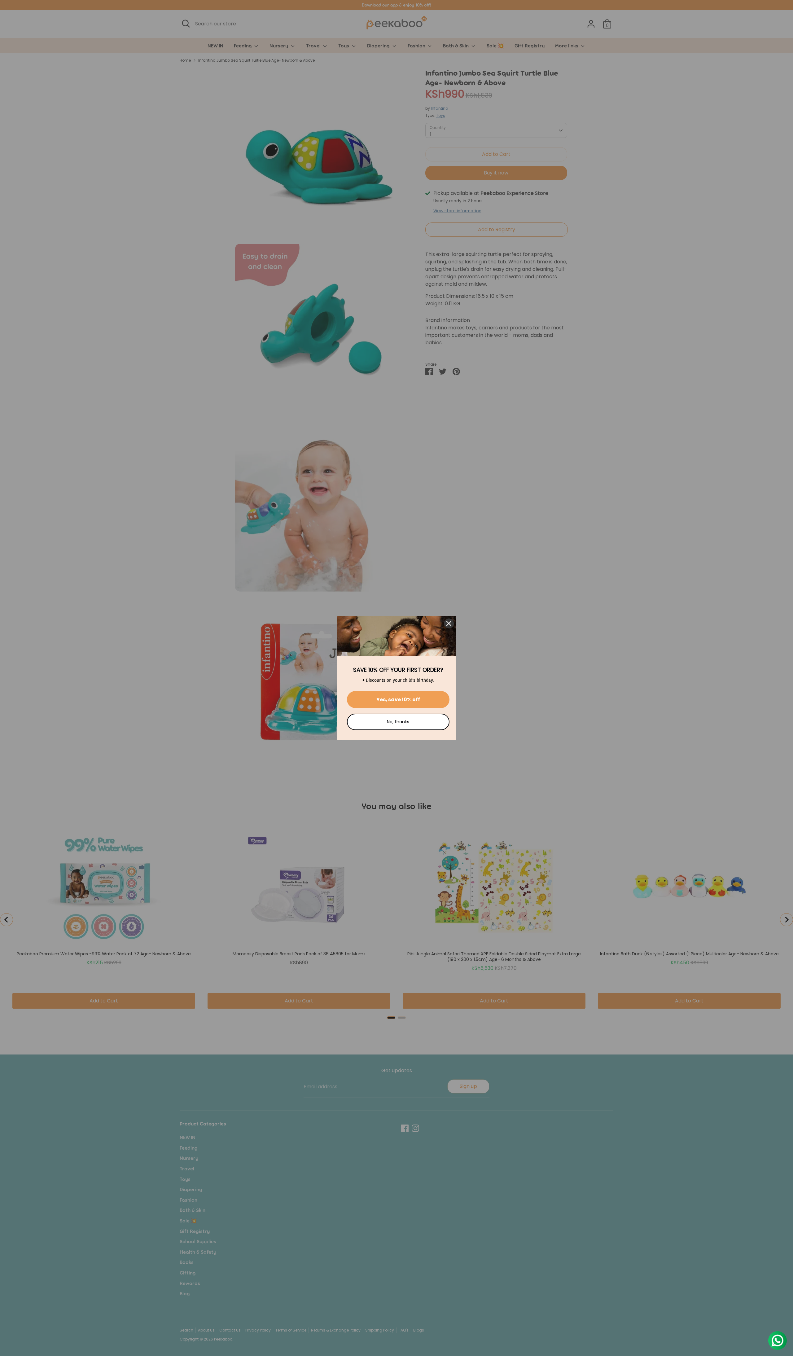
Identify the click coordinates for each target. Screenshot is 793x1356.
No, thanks (398, 722)
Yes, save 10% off (398, 699)
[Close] (448, 623)
